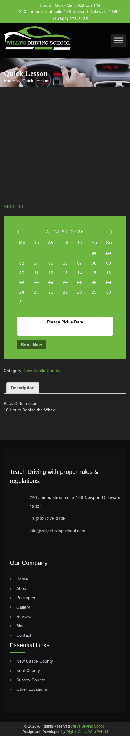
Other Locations (31, 689)
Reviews (24, 616)
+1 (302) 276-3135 (70, 18)
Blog (20, 625)
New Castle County (42, 370)
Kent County (28, 670)
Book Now (31, 344)
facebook (98, 16)
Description (23, 387)
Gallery (23, 607)
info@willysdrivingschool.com (57, 530)
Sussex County (30, 679)
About (22, 588)
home (22, 579)
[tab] (22, 388)
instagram (110, 17)
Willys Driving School (88, 726)
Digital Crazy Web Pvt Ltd (87, 732)
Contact (23, 635)
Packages (25, 597)
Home (9, 80)
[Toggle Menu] (118, 40)
